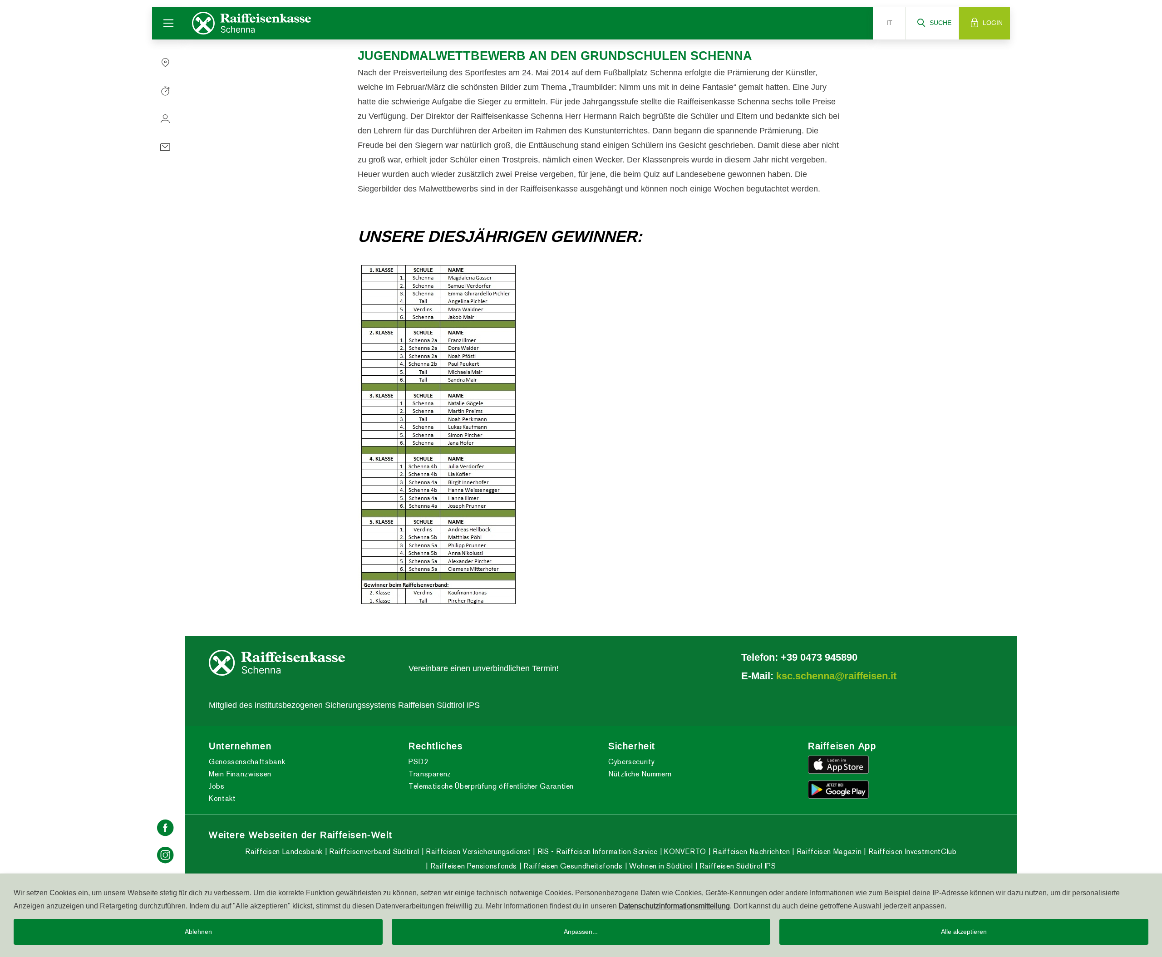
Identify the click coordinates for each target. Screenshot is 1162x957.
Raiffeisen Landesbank (283, 851)
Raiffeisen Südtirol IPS (736, 866)
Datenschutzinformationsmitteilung (674, 906)
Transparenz (430, 774)
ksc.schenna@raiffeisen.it (836, 676)
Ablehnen (198, 931)
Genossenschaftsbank (247, 761)
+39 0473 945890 (819, 657)
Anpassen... (581, 931)
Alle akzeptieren (964, 931)
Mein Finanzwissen (240, 774)
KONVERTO (684, 851)
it (889, 22)
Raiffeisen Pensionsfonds (472, 866)
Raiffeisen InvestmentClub (911, 851)
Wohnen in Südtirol (660, 866)
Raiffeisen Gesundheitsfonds (572, 866)
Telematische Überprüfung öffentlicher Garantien (491, 786)
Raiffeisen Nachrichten (750, 851)
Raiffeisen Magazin (828, 851)
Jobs (217, 786)
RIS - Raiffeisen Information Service (596, 851)
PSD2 (418, 761)
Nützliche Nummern (640, 774)
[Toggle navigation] (168, 23)
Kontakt (222, 798)
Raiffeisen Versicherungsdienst (477, 851)
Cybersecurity (631, 761)
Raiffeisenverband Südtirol (373, 851)
